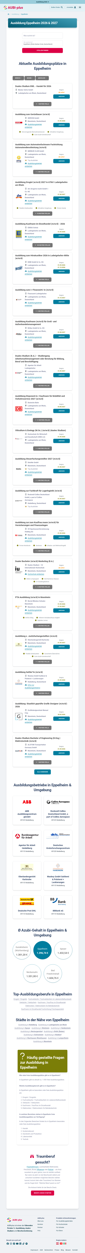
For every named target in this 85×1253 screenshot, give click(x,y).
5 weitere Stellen (43, 512)
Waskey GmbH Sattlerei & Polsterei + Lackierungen (58, 879)
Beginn (29, 78)
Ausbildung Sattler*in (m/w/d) (29, 672)
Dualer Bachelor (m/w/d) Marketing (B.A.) (34, 561)
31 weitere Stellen (43, 420)
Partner (40, 1227)
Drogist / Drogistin (20, 999)
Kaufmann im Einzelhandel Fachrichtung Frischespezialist (42, 1009)
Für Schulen (60, 1227)
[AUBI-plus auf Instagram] (11, 1244)
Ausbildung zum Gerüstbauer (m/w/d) (32, 114)
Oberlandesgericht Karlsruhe (26, 878)
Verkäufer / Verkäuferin (27, 1002)
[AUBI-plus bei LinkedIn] (20, 1244)
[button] (80, 7)
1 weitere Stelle (43, 104)
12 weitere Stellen (43, 587)
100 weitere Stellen (43, 245)
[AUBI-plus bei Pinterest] (14, 1244)
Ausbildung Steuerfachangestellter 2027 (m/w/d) (37, 459)
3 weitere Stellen (43, 311)
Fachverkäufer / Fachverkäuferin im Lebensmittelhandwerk (49, 999)
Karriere (40, 1224)
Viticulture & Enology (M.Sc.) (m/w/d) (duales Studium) (40, 430)
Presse (57, 1250)
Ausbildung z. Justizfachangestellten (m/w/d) (36, 636)
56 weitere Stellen (43, 213)
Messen (68, 1250)
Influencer (40, 1170)
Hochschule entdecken (36, 574)
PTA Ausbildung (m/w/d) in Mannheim (32, 597)
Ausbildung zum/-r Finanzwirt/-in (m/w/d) (34, 290)
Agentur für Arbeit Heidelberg (27, 846)
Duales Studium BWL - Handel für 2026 (33, 86)
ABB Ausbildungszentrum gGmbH (27, 814)
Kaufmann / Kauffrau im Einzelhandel (52, 1002)
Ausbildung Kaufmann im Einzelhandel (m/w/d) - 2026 (40, 224)
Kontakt (75, 1250)
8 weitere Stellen (43, 448)
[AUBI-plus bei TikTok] (23, 1244)
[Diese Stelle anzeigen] (18, 123)
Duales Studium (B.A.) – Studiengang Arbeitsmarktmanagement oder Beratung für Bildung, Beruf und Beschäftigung (39, 359)
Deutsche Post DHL (27, 910)
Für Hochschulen (62, 1224)
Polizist (50, 1170)
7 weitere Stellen (43, 385)
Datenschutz (48, 1250)
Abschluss (41, 78)
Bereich (18, 78)
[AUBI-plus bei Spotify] (26, 1244)
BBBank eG (58, 910)
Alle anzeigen (42, 772)
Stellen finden (42, 50)
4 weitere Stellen (43, 480)
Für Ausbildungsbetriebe (64, 1221)
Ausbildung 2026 (42, 2)
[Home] (8, 14)
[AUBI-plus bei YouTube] (17, 1244)
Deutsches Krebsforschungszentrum (58, 846)
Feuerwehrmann (33, 1167)
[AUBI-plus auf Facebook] (7, 1244)
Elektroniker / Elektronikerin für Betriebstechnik (43, 1006)
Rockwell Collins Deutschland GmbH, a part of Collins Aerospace (58, 814)
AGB (41, 1250)
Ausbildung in (27, 1025)
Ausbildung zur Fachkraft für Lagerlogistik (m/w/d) (38, 490)
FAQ (39, 1230)
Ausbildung (15, 14)
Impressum (34, 1250)
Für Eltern (59, 1230)
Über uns (40, 1221)
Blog (62, 1250)
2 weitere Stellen (43, 172)
